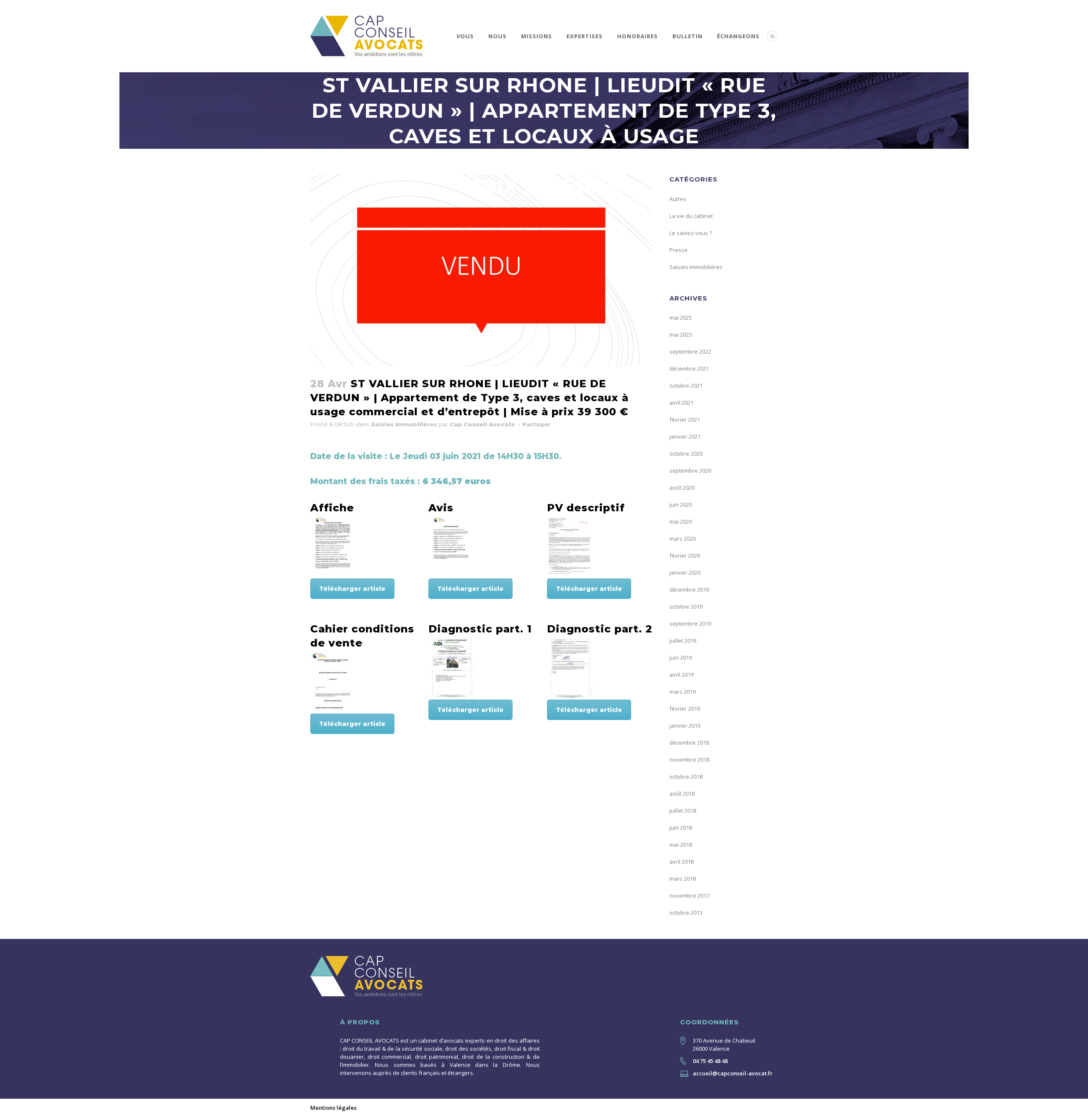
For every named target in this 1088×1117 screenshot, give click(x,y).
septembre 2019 (690, 623)
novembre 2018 (689, 759)
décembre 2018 (689, 742)
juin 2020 (680, 504)
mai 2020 (680, 521)
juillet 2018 (682, 810)
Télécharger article (352, 589)
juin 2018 (680, 827)
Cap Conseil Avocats (482, 424)
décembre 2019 (689, 589)
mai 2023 (680, 334)
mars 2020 (682, 538)
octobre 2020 (686, 453)
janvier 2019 (684, 725)
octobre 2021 (686, 385)
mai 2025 (680, 317)
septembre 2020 (690, 470)
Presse (678, 250)
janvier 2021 (684, 436)
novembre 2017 (689, 895)
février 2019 (684, 708)
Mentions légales (333, 1107)
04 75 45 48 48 (710, 1061)
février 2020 (684, 555)
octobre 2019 (686, 606)
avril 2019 (681, 674)
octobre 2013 (686, 912)
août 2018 (681, 793)
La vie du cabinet (691, 216)
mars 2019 (682, 691)
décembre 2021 (689, 368)
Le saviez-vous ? (690, 233)
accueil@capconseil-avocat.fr (733, 1073)
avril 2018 (681, 861)
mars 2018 (682, 878)
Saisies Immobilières (404, 424)
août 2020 (681, 487)
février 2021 (684, 419)
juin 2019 (680, 657)
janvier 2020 (684, 572)
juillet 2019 (682, 640)
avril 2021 (681, 402)
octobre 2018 (686, 776)
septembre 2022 (690, 351)
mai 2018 (680, 844)
